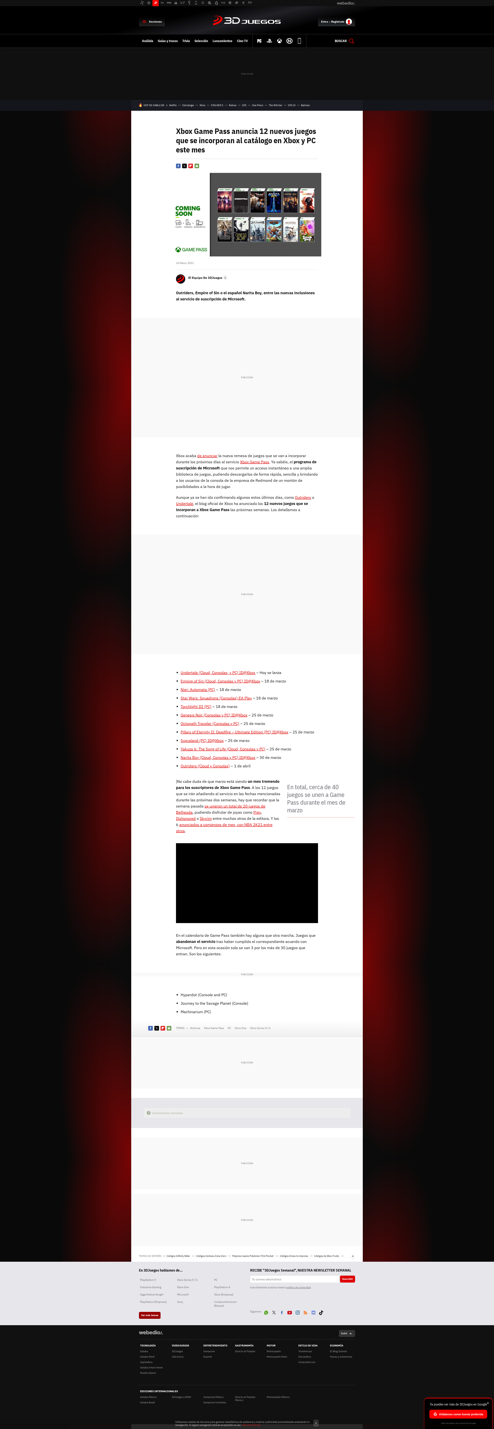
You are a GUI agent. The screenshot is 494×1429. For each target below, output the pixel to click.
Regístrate (337, 21)
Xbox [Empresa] (223, 1294)
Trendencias (305, 1351)
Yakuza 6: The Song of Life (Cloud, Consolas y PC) (223, 749)
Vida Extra (178, 1356)
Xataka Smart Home (151, 1367)
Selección (201, 41)
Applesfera (146, 1362)
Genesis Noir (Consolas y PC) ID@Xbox (214, 715)
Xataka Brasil (147, 1402)
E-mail (197, 166)
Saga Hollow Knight (151, 1294)
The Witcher (275, 105)
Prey (257, 812)
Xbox (202, 105)
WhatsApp (266, 1312)
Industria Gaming (150, 1287)
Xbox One (240, 1028)
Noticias (195, 1028)
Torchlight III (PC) (196, 706)
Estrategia (188, 105)
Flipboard (190, 166)
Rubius (232, 105)
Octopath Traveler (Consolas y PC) (210, 723)
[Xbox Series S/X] (279, 41)
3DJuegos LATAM (181, 1397)
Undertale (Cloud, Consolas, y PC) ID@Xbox (218, 672)
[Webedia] (151, 1332)
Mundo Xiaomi (148, 1373)
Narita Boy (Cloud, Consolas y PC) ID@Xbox (218, 757)
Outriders (303, 497)
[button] (207, 277)
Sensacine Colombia (214, 1402)
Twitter (184, 166)
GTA (244, 105)
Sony (180, 1302)
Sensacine (209, 1351)
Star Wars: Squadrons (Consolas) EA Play (216, 698)
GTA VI (291, 105)
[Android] (299, 41)
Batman (305, 105)
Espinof (207, 1356)
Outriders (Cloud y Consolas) (205, 766)
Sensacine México (213, 1397)
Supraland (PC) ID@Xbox (202, 740)
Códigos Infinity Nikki (178, 1256)
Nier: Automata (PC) (198, 689)
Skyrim (206, 818)
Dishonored (186, 818)
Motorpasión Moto (277, 1356)
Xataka (144, 1351)
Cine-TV (242, 41)
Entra (324, 21)
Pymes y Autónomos (341, 1356)
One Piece (257, 105)
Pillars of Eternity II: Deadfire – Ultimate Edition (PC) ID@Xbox (234, 732)
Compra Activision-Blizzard (226, 1303)
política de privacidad (298, 1287)
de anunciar (207, 455)
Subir (344, 1333)
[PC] (259, 41)
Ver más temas (149, 1315)
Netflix (173, 105)
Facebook (178, 166)
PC (229, 1028)
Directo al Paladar (245, 1351)
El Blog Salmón (338, 1351)
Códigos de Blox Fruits (327, 1256)
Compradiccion (306, 1362)
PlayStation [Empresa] (153, 1302)
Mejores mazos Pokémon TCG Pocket (253, 1256)
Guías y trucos (168, 41)
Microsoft (183, 1294)
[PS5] (269, 41)
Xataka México (148, 1397)
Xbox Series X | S (260, 1028)
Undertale (184, 503)
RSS (305, 1312)
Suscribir (347, 1279)
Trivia (186, 41)
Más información (251, 1425)
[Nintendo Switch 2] (289, 41)
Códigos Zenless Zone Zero (211, 1256)
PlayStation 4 (222, 1287)
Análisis (147, 41)
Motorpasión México (278, 1397)
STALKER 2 (217, 105)
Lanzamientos (222, 41)
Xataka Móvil (147, 1356)
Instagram (297, 1312)
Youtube (290, 1312)
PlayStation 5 (148, 1280)
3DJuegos (247, 20)
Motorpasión (274, 1351)
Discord (313, 1312)
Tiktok (321, 1312)
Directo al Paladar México (245, 1398)
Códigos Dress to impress (294, 1256)
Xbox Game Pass (254, 461)
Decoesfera (304, 1356)
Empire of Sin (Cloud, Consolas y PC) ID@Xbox (220, 681)
